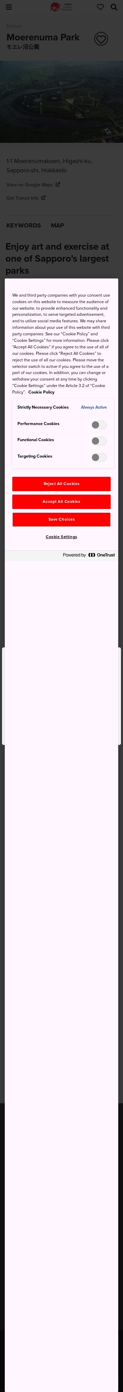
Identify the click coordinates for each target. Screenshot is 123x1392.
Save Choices (62, 519)
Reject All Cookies (61, 484)
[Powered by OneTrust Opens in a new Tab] (89, 556)
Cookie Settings (61, 537)
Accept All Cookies (61, 501)
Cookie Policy (41, 392)
